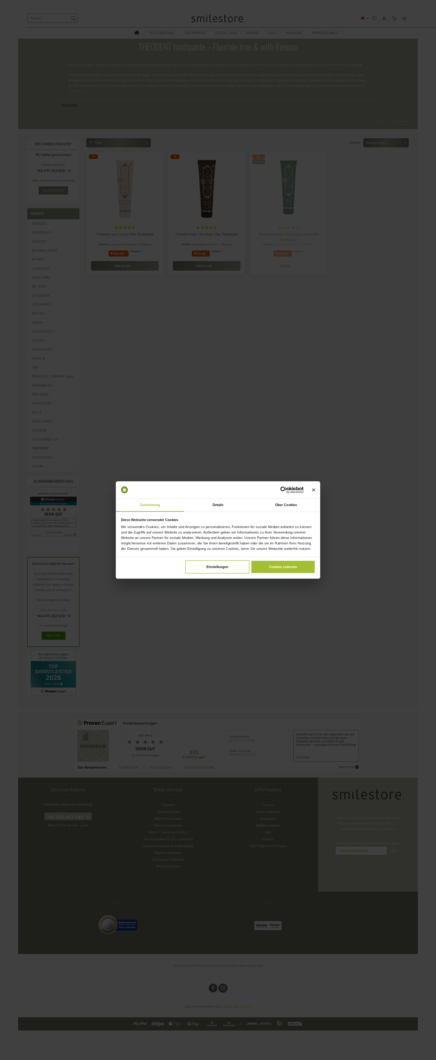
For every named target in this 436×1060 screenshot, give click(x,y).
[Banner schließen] (313, 490)
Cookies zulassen (283, 567)
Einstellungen (217, 567)
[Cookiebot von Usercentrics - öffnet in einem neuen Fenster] (284, 490)
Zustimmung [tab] (150, 505)
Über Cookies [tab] (286, 505)
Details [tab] (218, 505)
